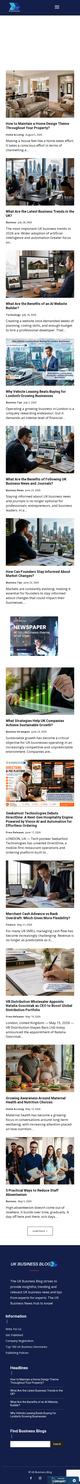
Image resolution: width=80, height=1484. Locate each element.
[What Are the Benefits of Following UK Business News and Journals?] (40, 449)
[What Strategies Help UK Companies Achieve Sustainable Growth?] (40, 691)
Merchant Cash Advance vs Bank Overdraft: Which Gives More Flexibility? (38, 916)
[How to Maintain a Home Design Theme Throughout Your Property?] (40, 94)
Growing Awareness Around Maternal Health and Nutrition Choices (36, 1100)
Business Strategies (18, 731)
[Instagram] (40, 1478)
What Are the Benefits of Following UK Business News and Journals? (36, 481)
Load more (39, 1231)
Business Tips (14, 402)
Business (11, 222)
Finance (11, 924)
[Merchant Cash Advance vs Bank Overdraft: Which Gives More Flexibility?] (40, 884)
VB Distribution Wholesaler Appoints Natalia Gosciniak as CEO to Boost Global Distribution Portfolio (39, 1006)
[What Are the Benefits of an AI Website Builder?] (40, 274)
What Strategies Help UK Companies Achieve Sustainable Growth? (35, 723)
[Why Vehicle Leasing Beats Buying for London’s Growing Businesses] (40, 362)
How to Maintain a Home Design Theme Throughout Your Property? (37, 126)
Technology (13, 314)
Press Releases (15, 832)
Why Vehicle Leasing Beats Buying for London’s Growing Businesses (36, 393)
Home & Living (15, 134)
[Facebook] (31, 1478)
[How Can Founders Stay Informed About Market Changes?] (40, 542)
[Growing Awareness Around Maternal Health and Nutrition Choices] (40, 1068)
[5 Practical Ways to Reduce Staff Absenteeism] (40, 1160)
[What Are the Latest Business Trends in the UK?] (40, 182)
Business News (15, 490)
